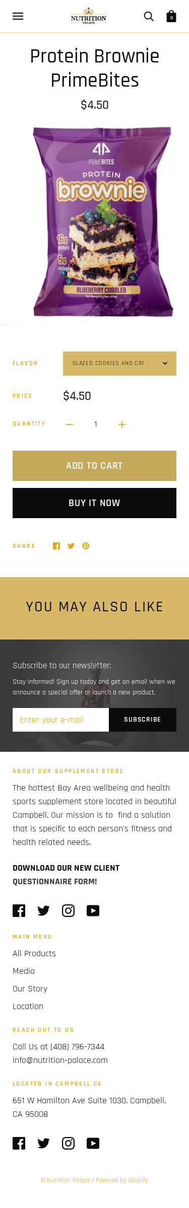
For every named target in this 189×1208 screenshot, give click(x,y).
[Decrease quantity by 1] (69, 424)
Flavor (25, 363)
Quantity (29, 424)
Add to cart (94, 465)
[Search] (149, 16)
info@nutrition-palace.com (60, 1060)
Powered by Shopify (122, 1180)
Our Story (30, 988)
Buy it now (94, 503)
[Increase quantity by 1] (122, 424)
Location (28, 1006)
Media (24, 971)
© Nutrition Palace (65, 1180)
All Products (34, 953)
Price (23, 396)
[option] (94, 225)
